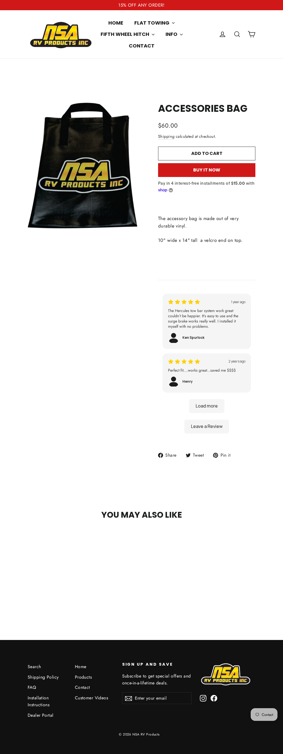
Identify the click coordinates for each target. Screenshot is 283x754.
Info (172, 34)
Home (115, 22)
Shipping (166, 136)
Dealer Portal (41, 715)
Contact (141, 45)
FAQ (32, 687)
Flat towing (152, 22)
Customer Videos (91, 698)
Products (83, 677)
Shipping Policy (43, 677)
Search (34, 666)
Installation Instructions (38, 701)
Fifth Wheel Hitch (125, 34)
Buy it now (206, 170)
